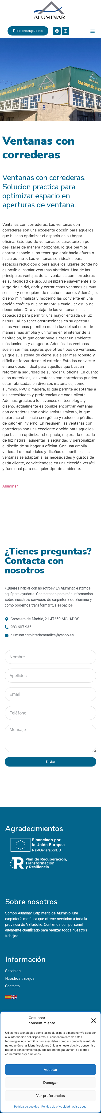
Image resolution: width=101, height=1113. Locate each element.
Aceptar (51, 1069)
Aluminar (10, 486)
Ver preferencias (50, 1095)
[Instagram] (65, 31)
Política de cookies (26, 1106)
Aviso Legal (79, 1106)
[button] (93, 1020)
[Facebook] (57, 31)
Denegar (50, 1082)
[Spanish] (8, 996)
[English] (14, 996)
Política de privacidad (55, 1106)
